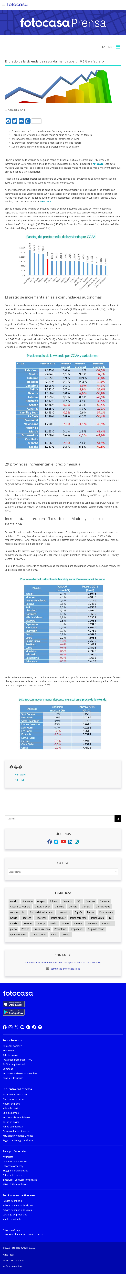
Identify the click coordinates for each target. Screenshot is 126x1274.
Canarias (90, 901)
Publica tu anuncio (12, 1200)
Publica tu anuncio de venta (17, 1210)
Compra (73, 906)
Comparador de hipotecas (16, 1131)
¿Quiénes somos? (12, 1045)
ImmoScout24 (35, 1234)
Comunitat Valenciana (41, 912)
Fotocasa (8, 1234)
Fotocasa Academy (13, 1166)
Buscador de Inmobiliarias (16, 1117)
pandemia (92, 923)
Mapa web (8, 1050)
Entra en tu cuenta (12, 1175)
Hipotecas (41, 917)
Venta (54, 934)
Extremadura (106, 912)
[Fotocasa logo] (62, 994)
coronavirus (64, 912)
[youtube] (22, 1027)
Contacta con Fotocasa (15, 1161)
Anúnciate (8, 1156)
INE (110, 917)
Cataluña (59, 906)
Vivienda (66, 934)
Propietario (60, 929)
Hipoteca (26, 917)
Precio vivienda (42, 929)
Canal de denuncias (13, 1078)
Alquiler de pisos (11, 1103)
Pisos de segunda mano (15, 1094)
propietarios (77, 929)
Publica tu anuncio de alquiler (18, 1205)
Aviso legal (8, 1254)
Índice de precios (12, 1108)
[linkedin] (28, 1027)
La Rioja (41, 923)
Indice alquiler (58, 917)
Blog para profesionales (15, 1170)
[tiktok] (34, 1027)
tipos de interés (18, 934)
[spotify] (40, 1027)
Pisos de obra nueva (13, 1099)
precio (13, 929)
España (79, 912)
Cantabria (104, 901)
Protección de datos (13, 1260)
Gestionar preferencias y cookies (20, 1073)
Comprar (86, 906)
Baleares (67, 901)
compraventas (17, 912)
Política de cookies (12, 1266)
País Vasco (107, 923)
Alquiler (14, 901)
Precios (25, 929)
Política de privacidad (14, 1064)
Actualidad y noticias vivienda (18, 1135)
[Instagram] (77, 842)
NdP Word (20, 774)
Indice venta (97, 917)
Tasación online (11, 1122)
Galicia (13, 917)
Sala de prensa (10, 1055)
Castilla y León (42, 906)
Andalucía (27, 901)
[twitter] (16, 1027)
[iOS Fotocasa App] (14, 1004)
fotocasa (98, 163)
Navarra (78, 923)
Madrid (53, 923)
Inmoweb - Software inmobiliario (20, 1179)
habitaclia (20, 1234)
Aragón (41, 901)
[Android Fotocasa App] (14, 1012)
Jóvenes (28, 923)
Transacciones (39, 934)
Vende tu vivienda (12, 1219)
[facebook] (5, 1027)
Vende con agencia (13, 1126)
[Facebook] (49, 842)
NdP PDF (19, 779)
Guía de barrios (11, 1112)
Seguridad (8, 1068)
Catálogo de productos (15, 1214)
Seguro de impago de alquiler (18, 1140)
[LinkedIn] (70, 842)
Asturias (54, 901)
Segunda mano (96, 929)
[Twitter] (56, 842)
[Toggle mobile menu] (118, 46)
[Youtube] (63, 842)
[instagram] (10, 1027)
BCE (79, 901)
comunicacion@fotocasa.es (65, 968)
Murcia (65, 923)
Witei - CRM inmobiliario (15, 1184)
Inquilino (14, 923)
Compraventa (103, 906)
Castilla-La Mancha (20, 906)
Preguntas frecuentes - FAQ (17, 1059)
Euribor (91, 912)
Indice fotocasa (78, 917)
